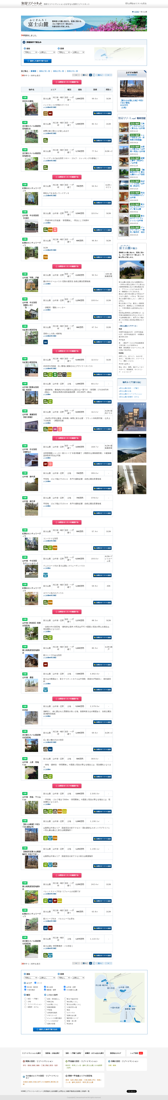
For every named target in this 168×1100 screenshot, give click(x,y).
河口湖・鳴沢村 (32, 987)
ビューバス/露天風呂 (54, 1018)
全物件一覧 (86, 1091)
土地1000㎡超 (72, 1007)
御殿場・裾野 (51, 990)
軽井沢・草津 (70, 1065)
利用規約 (47, 1091)
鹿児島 (53, 1082)
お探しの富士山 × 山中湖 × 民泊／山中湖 (137, 149)
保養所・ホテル (33, 1007)
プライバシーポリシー (35, 1091)
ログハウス (71, 1013)
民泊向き (70, 1024)
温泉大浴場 (51, 1024)
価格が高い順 (58, 71)
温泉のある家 (71, 1015)
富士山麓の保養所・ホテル (129, 397)
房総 (47, 1065)
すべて (39, 983)
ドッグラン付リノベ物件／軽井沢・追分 (137, 229)
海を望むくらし (72, 1002)
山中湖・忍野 (71, 987)
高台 (68, 1010)
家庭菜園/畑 (51, 1007)
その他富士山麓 (71, 990)
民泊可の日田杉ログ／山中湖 (137, 195)
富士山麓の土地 (125, 391)
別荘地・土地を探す (52, 1053)
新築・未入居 (71, 1021)
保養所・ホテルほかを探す (94, 1053)
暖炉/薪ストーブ (72, 1018)
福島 (30, 1082)
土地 (29, 1001)
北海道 (25, 1082)
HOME (136, 12)
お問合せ (62, 1091)
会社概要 (54, 1091)
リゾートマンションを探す (31, 1053)
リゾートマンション (35, 1004)
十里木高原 (31, 990)
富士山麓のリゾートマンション (131, 394)
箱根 (33, 1065)
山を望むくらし (52, 1004)
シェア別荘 (136, 1053)
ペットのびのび (52, 1021)
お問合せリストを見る (137, 3)
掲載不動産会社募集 (73, 1091)
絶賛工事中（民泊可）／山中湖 (137, 160)
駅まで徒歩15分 (72, 999)
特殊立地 (50, 1002)
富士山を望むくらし (74, 1004)
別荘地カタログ (115, 1053)
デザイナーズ (52, 1015)
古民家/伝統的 (52, 1013)
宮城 (34, 1082)
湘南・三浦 (40, 1065)
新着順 (33, 71)
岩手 (39, 1082)
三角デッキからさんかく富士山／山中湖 (137, 125)
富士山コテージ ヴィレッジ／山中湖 (137, 218)
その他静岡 (46, 1082)
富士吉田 (50, 987)
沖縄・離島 (112, 1065)
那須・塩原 (54, 1065)
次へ (100, 75)
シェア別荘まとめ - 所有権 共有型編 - (137, 137)
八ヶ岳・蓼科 (81, 1065)
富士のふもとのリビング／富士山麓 (137, 206)
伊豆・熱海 (27, 1065)
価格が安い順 (44, 71)
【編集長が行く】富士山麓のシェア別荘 (137, 172)
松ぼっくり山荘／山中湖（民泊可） (137, 183)
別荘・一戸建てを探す (73, 1053)
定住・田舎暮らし (53, 999)
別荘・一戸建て (33, 999)
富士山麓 (90, 1065)
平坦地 (49, 1010)
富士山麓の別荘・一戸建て (129, 388)
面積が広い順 (72, 71)
